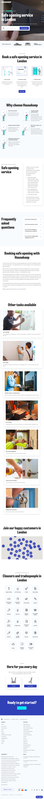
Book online (22, 91)
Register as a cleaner (8, 789)
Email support (30, 686)
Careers (2, 733)
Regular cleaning (26, 724)
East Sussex (14, 761)
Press (2, 731)
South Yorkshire (13, 775)
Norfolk (12, 768)
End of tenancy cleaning (28, 728)
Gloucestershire (11, 763)
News (2, 729)
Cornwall (3, 760)
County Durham (8, 760)
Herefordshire (4, 765)
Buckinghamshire (4, 758)
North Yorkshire (11, 772)
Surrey (11, 777)
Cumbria (13, 760)
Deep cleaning (26, 729)
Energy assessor (26, 746)
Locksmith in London (14, 719)
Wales (2, 778)
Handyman (25, 743)
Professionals (4, 728)
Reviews (3, 741)
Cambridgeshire (11, 758)
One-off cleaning (26, 726)
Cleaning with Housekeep (6, 734)
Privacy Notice (11, 794)
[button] (33, 219)
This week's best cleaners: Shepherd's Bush (31, 756)
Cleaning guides (4, 738)
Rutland (14, 773)
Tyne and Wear (16, 777)
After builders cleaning (27, 731)
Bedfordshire (4, 756)
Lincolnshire (9, 767)
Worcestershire (4, 782)
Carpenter (25, 741)
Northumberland (4, 772)
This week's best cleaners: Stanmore (30, 760)
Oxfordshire (10, 773)
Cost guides (3, 736)
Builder (24, 738)
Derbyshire (17, 760)
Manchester (3, 768)
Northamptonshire (5, 770)
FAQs (2, 743)
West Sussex (3, 780)
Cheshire (17, 758)
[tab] (33, 219)
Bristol (12, 756)
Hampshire (17, 763)
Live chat (13, 686)
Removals (25, 751)
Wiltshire (14, 780)
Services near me (7, 719)
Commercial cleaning (27, 734)
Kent (14, 765)
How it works (3, 726)
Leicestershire (4, 767)
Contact (3, 739)
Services (25, 722)
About (2, 724)
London (13, 767)
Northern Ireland (12, 770)
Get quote (21, 708)
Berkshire (9, 756)
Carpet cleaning (26, 733)
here (17, 289)
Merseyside (8, 768)
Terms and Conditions (18, 794)
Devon (2, 761)
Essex (7, 763)
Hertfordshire (10, 765)
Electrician (25, 739)
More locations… (4, 784)
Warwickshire (6, 778)
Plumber (25, 736)
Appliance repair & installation (29, 750)
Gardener (25, 748)
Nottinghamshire (4, 773)
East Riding (9, 761)
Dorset (5, 761)
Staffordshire (4, 777)
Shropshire (3, 775)
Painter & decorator (27, 745)
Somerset (8, 775)
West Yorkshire (9, 780)
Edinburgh (3, 763)
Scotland (18, 773)
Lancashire (17, 765)
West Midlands (12, 778)
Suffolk (8, 777)
